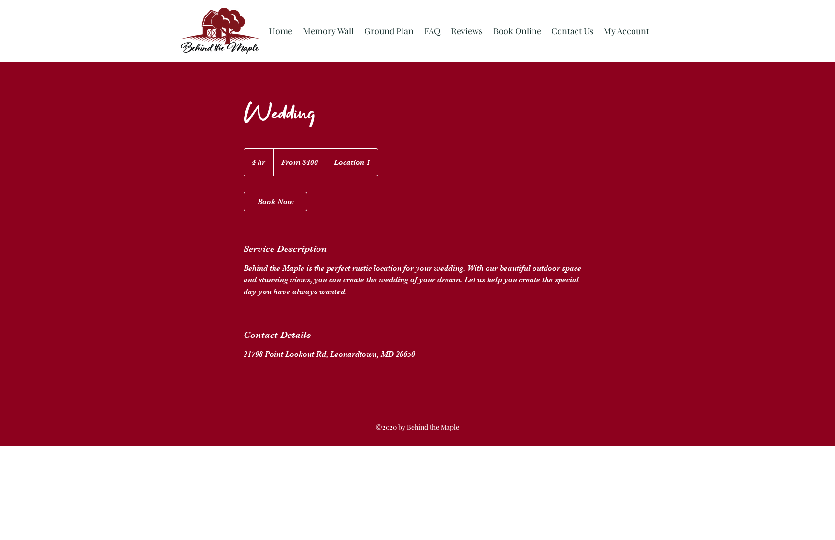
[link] (275, 201)
